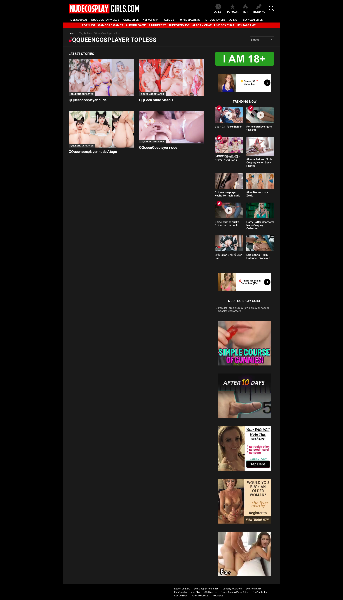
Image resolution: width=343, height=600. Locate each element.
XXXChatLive (210, 592)
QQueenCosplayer (81, 94)
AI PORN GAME (136, 25)
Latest (218, 11)
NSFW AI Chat (151, 19)
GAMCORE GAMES (110, 25)
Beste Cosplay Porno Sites (234, 592)
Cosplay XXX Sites (232, 588)
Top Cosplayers (189, 19)
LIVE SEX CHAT (224, 25)
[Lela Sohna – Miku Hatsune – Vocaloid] (260, 243)
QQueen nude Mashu (156, 100)
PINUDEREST (157, 25)
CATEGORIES (131, 19)
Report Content (182, 588)
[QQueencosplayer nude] (101, 77)
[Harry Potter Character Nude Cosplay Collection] (260, 210)
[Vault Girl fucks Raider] (229, 115)
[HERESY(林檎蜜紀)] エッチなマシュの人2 (228, 158)
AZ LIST (234, 19)
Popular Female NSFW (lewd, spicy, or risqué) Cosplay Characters (243, 310)
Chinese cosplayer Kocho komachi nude (227, 194)
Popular (232, 11)
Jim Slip (195, 592)
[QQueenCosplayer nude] (171, 127)
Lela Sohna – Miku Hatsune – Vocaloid (258, 256)
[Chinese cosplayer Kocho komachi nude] (229, 180)
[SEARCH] (271, 8)
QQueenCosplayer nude (158, 147)
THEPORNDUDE (179, 25)
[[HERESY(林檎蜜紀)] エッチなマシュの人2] (229, 145)
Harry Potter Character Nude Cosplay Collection (260, 225)
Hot (245, 11)
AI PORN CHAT (202, 25)
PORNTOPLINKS (200, 595)
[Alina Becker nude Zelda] (260, 180)
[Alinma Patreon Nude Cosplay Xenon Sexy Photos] (260, 146)
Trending (258, 11)
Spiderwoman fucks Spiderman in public (227, 223)
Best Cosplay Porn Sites (206, 588)
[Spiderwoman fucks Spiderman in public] (229, 210)
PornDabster (180, 592)
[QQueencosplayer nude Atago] (101, 129)
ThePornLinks (259, 592)
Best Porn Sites (254, 588)
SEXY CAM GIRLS (253, 19)
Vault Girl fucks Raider (228, 126)
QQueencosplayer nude (87, 100)
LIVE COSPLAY (78, 19)
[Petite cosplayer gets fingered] (260, 115)
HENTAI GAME (246, 25)
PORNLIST (88, 25)
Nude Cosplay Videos (105, 19)
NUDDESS (218, 595)
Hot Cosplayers (214, 19)
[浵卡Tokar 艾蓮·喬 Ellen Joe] (229, 243)
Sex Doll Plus (181, 595)
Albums (169, 19)
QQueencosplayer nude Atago (93, 152)
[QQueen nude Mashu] (171, 77)
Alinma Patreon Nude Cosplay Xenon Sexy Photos (259, 162)
